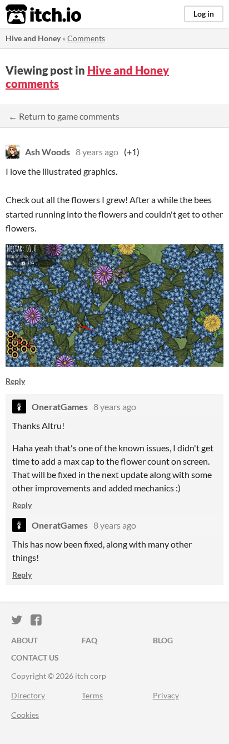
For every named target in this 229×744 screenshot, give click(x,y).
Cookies (25, 715)
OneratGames (60, 406)
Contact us (35, 657)
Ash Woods (47, 151)
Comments (86, 38)
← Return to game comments (64, 116)
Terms (92, 695)
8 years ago (97, 151)
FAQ (89, 640)
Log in (203, 13)
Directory (28, 695)
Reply (15, 381)
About (24, 640)
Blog (163, 640)
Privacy (166, 695)
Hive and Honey (33, 38)
